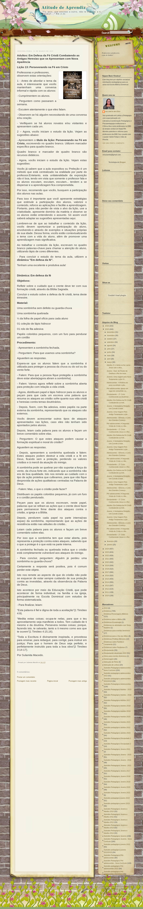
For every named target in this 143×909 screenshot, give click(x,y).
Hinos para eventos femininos (115, 656)
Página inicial (52, 681)
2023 (107, 552)
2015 (107, 579)
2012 (107, 589)
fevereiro (110, 541)
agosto (109, 346)
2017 (107, 572)
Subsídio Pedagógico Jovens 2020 (117, 787)
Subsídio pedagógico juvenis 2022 (117, 844)
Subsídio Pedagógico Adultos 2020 (117, 717)
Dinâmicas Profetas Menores (115, 639)
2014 (107, 582)
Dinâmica (107, 611)
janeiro (109, 545)
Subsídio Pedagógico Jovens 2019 (117, 782)
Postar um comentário (26, 677)
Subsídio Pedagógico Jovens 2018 (117, 776)
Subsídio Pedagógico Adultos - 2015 (117, 690)
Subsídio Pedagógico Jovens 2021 (117, 749)
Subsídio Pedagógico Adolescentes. (117, 684)
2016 (107, 576)
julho (109, 349)
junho (109, 352)
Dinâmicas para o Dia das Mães (116, 636)
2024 (107, 549)
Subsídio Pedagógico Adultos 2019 (117, 711)
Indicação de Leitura (111, 665)
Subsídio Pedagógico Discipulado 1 (117, 738)
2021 (107, 559)
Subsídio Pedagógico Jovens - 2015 (117, 755)
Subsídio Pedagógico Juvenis (115, 836)
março (109, 362)
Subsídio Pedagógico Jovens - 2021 (117, 765)
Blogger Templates (109, 890)
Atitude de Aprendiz (64, 7)
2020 (107, 562)
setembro (110, 342)
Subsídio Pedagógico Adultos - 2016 (117, 695)
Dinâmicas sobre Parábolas (114, 647)
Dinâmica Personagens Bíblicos (116, 614)
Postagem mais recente (26, 681)
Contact (67, 36)
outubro (110, 339)
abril (108, 359)
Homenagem (109, 659)
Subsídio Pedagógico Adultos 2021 (117, 722)
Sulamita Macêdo (112, 111)
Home (38, 36)
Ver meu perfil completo (113, 143)
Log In (76, 36)
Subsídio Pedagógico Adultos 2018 (117, 706)
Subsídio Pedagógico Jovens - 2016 (117, 760)
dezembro (111, 332)
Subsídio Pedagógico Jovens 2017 (117, 771)
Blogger (123, 162)
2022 (107, 556)
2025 (107, 329)
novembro (111, 335)
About (57, 36)
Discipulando (109, 650)
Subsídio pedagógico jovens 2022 (117, 798)
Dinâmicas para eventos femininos (117, 631)
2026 (107, 326)
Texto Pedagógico (110, 877)
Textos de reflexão (111, 880)
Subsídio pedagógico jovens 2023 (117, 803)
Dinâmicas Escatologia (112, 622)
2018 (107, 569)
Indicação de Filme (111, 662)
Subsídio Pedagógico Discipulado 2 (117, 744)
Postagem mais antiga (78, 681)
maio (109, 356)
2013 (107, 586)
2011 (107, 592)
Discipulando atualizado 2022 (115, 653)
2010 (107, 596)
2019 (107, 566)
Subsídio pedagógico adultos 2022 (117, 728)
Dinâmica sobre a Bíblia (113, 619)
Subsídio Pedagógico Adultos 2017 (117, 700)
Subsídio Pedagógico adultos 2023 (117, 733)
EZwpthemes (125, 894)
